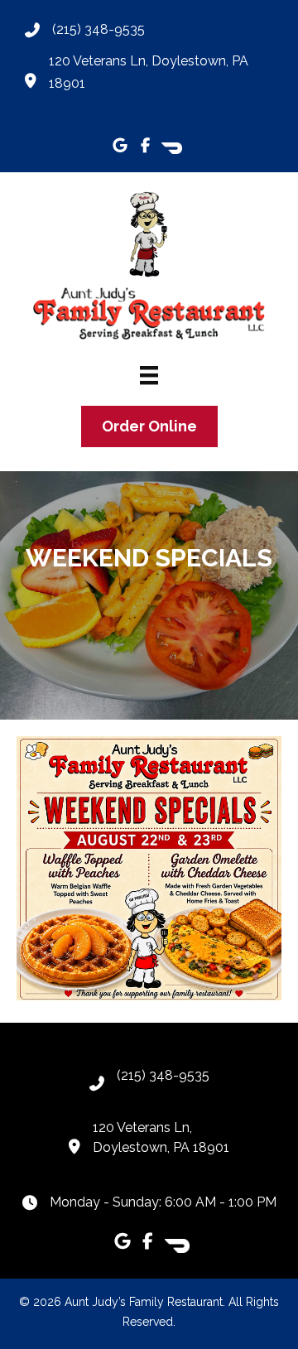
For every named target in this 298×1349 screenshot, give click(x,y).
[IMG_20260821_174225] (149, 868)
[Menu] (149, 374)
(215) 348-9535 (98, 29)
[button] (120, 145)
